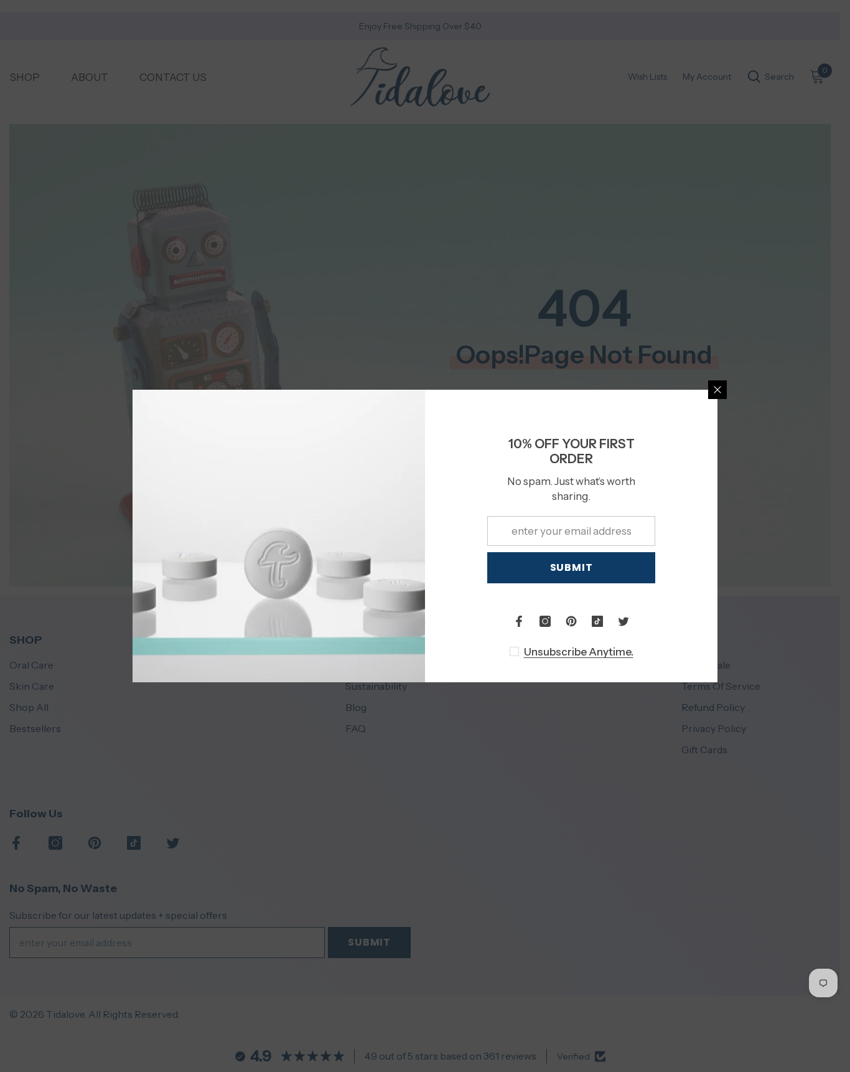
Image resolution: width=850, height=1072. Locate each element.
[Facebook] (519, 621)
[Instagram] (545, 621)
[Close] (717, 389)
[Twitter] (623, 621)
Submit (571, 567)
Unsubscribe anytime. (578, 652)
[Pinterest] (571, 621)
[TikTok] (597, 621)
